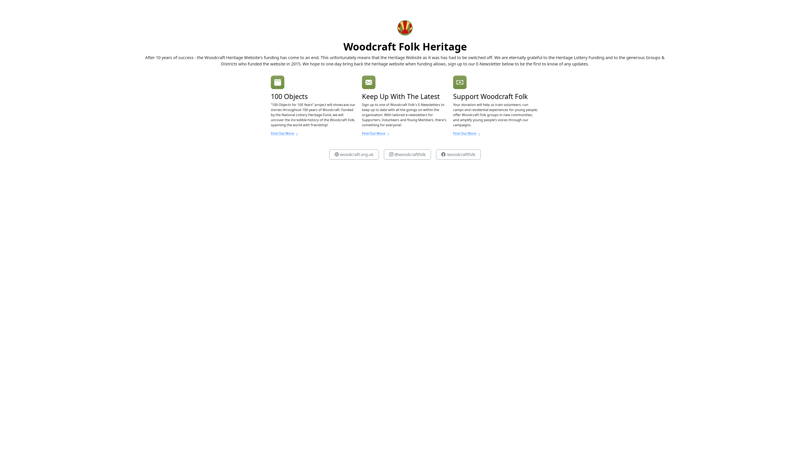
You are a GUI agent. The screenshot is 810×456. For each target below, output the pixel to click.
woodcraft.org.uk (356, 154)
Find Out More (282, 133)
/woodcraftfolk (460, 154)
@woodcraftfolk (409, 154)
